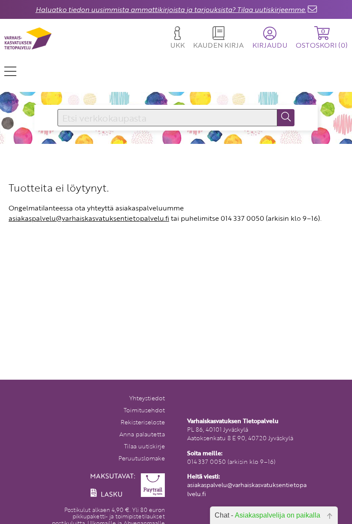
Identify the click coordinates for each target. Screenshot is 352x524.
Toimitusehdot (144, 409)
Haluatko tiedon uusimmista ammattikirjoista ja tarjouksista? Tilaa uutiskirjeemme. (171, 9)
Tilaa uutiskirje (144, 446)
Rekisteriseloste (143, 422)
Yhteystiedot (147, 397)
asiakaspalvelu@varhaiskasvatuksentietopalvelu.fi (89, 218)
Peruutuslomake (141, 458)
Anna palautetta (142, 434)
